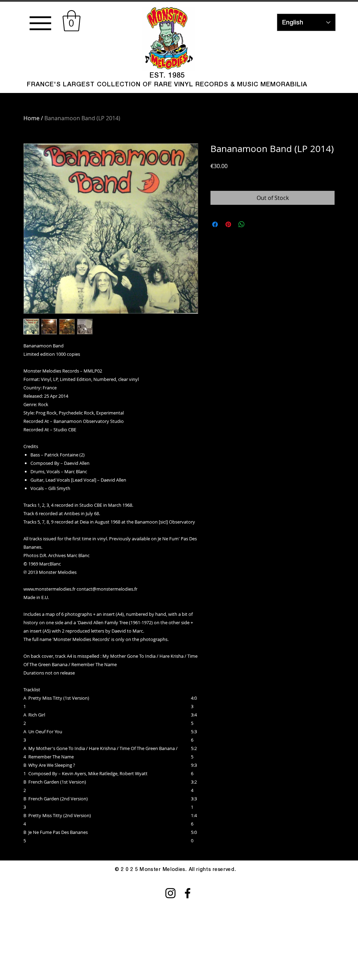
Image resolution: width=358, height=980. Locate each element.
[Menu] (40, 23)
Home (31, 118)
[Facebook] (187, 893)
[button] (71, 20)
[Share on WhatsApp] (241, 224)
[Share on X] (255, 224)
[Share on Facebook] (215, 224)
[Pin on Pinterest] (228, 224)
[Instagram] (170, 893)
